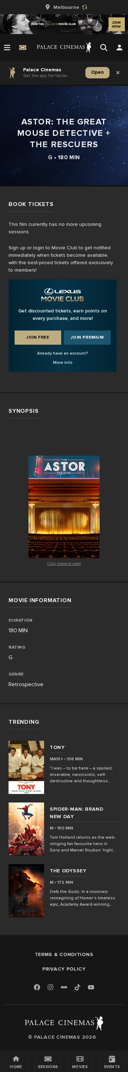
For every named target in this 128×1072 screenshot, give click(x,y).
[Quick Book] (22, 47)
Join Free (37, 337)
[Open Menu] (7, 47)
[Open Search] (104, 47)
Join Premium (87, 337)
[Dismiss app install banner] (118, 73)
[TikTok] (77, 987)
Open (97, 72)
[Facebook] (37, 988)
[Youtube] (91, 988)
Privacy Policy (64, 969)
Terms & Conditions (64, 954)
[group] (64, 7)
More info (63, 362)
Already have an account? (62, 353)
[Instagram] (50, 988)
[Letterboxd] (64, 987)
